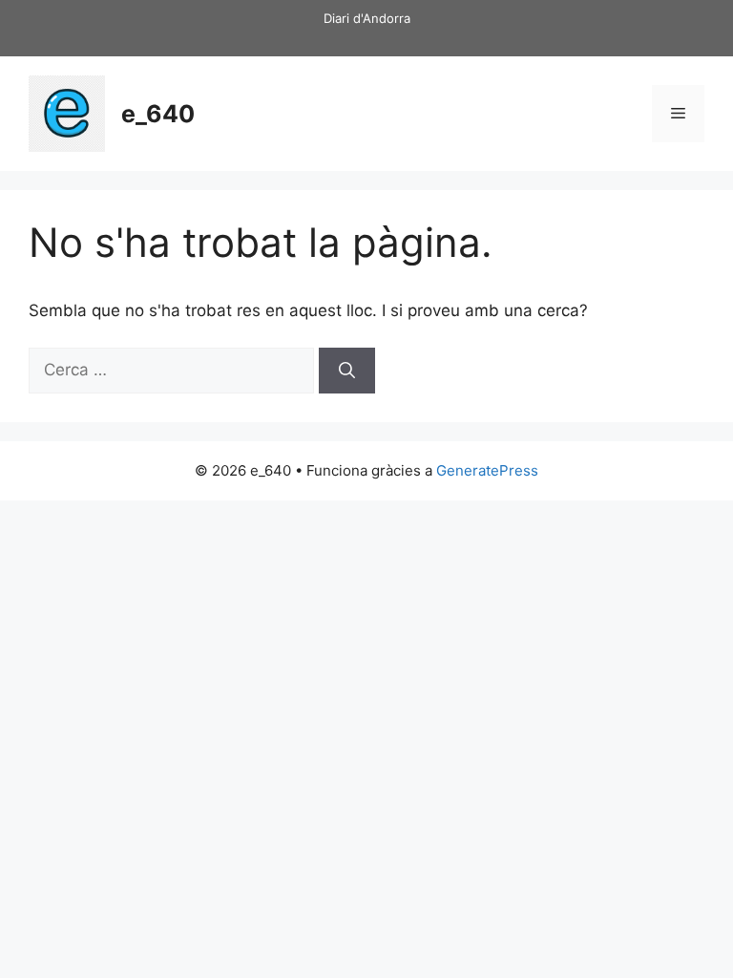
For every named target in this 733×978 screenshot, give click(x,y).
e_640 (158, 113)
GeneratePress (487, 470)
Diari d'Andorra (367, 18)
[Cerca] (347, 370)
